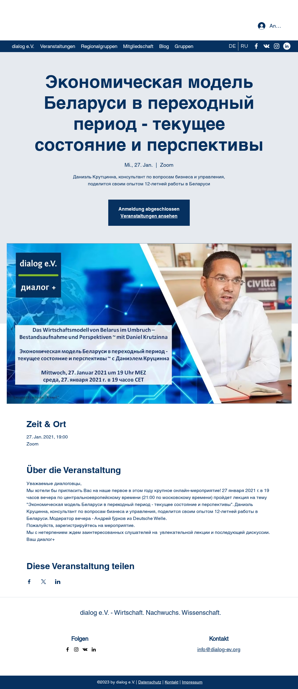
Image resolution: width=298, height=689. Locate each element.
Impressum (192, 682)
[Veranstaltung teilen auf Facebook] (29, 581)
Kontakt (171, 682)
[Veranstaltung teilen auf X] (43, 581)
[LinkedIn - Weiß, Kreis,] (286, 46)
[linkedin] (94, 649)
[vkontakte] (266, 46)
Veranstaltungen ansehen (149, 216)
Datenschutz (149, 682)
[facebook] (256, 46)
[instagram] (276, 46)
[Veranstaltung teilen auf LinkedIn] (58, 581)
